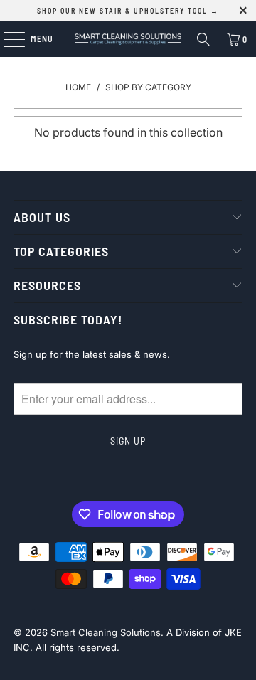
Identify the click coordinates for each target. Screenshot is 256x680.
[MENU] (7, 39)
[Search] (203, 39)
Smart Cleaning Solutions (105, 632)
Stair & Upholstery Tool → (159, 10)
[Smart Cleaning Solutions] (128, 39)
